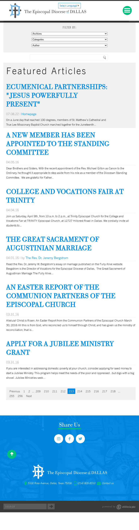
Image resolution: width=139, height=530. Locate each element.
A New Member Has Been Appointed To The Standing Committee (57, 143)
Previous (14, 391)
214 (79, 391)
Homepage (28, 114)
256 (20, 396)
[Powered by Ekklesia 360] (119, 507)
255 (11, 396)
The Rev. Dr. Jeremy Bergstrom (47, 258)
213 (71, 391)
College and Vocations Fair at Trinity (65, 196)
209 (38, 391)
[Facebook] (69, 438)
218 (113, 391)
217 (104, 391)
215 (88, 391)
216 (96, 391)
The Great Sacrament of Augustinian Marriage (52, 243)
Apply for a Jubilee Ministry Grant (60, 348)
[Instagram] (58, 438)
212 (63, 391)
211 (54, 391)
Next (29, 396)
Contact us (107, 483)
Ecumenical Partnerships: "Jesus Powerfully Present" (57, 95)
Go (51, 506)
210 (46, 391)
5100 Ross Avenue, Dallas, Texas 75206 (49, 483)
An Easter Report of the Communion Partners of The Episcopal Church (60, 295)
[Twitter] (80, 438)
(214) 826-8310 (86, 483)
